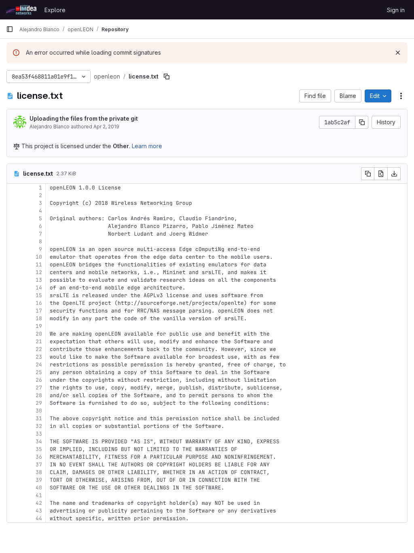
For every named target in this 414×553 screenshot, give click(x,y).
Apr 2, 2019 (106, 126)
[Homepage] (21, 9)
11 (39, 264)
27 (39, 387)
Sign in (396, 9)
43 (39, 510)
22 (39, 349)
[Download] (394, 173)
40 (39, 487)
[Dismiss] (398, 52)
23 (39, 356)
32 (39, 426)
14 (39, 287)
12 (39, 272)
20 (39, 333)
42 (39, 503)
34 (39, 441)
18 (39, 318)
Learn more (147, 146)
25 (39, 372)
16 (39, 303)
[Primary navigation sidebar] (9, 29)
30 (39, 410)
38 (39, 472)
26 (39, 379)
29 (39, 403)
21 (39, 341)
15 (39, 295)
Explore (54, 9)
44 (39, 518)
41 (39, 495)
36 (39, 456)
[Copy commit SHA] (361, 122)
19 (39, 326)
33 (39, 433)
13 (39, 279)
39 (39, 479)
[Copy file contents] (367, 173)
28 (39, 395)
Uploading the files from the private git (84, 118)
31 (39, 418)
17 (39, 310)
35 (39, 449)
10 (39, 256)
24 (39, 364)
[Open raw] (380, 173)
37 (39, 464)
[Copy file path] (166, 76)
